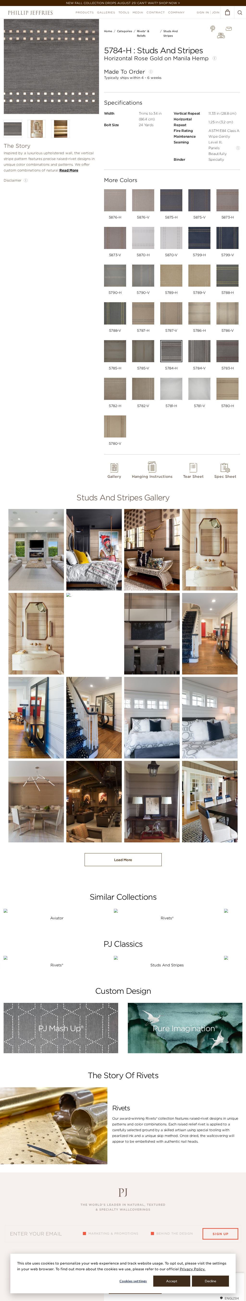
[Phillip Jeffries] (30, 13)
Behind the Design (174, 1233)
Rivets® (167, 918)
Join (216, 12)
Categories (124, 31)
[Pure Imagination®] (185, 1052)
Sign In (203, 12)
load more (123, 860)
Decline (210, 1281)
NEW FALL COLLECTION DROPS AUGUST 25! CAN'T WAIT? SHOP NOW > (123, 3)
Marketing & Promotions (113, 1233)
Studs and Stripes (167, 965)
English (232, 1298)
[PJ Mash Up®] (61, 1052)
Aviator (56, 918)
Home (108, 31)
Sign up (220, 1234)
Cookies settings (133, 1281)
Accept (171, 1281)
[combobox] (229, 1298)
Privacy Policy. (192, 1269)
